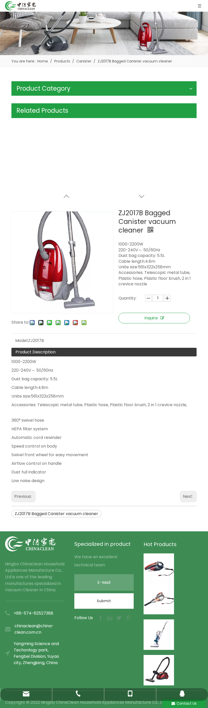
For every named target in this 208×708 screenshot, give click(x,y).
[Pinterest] (128, 617)
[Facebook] (101, 617)
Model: (21, 340)
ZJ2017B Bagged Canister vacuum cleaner (56, 514)
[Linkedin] (110, 617)
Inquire (151, 318)
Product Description (35, 352)
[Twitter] (119, 617)
